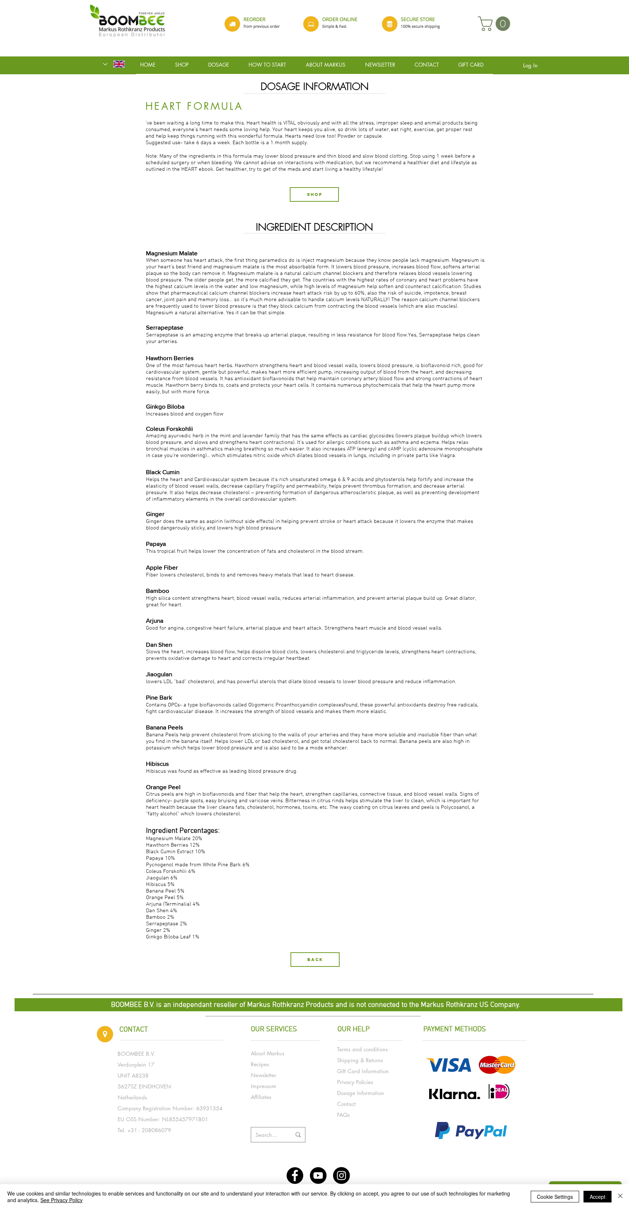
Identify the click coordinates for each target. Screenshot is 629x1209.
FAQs (343, 1114)
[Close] (620, 1196)
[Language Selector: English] (114, 64)
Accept (597, 1196)
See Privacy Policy (61, 1200)
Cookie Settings (555, 1196)
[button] (496, 23)
